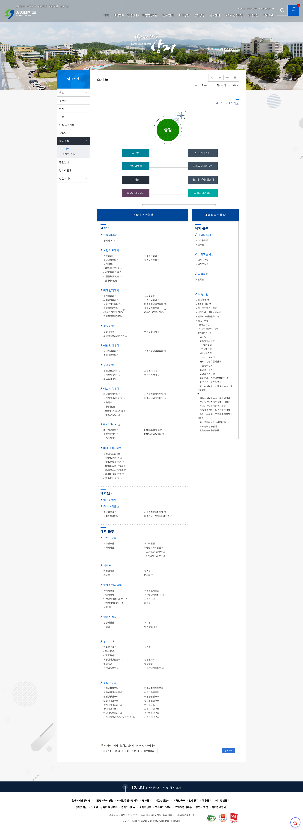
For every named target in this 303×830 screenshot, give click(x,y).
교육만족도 (179, 800)
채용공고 (207, 800)
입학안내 (20, 6)
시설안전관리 (162, 800)
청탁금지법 (81, 807)
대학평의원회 (202, 152)
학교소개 (206, 85)
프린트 (235, 77)
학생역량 (42, 6)
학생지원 (53, 6)
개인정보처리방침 (103, 800)
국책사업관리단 (202, 193)
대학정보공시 (219, 807)
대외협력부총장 (215, 214)
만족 (118, 751)
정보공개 (147, 800)
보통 (126, 751)
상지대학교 (20, 14)
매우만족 (107, 751)
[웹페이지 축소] (227, 77)
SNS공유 (212, 77)
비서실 (136, 179)
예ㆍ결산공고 (222, 800)
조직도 (235, 85)
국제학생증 (145, 807)
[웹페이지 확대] (220, 77)
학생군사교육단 (135, 193)
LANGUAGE (265, 8)
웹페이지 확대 (220, 77)
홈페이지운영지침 (81, 800)
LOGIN (241, 8)
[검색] (282, 10)
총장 (168, 129)
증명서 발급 (202, 807)
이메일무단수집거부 (127, 800)
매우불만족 (148, 751)
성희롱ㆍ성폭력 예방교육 (104, 807)
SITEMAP (252, 8)
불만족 (136, 751)
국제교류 (31, 6)
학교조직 (221, 85)
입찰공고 (193, 800)
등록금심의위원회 (203, 166)
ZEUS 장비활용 (183, 807)
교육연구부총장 (142, 214)
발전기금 (64, 6)
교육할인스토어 (163, 807)
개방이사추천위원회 (202, 179)
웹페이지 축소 (227, 77)
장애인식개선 (128, 807)
